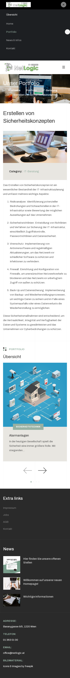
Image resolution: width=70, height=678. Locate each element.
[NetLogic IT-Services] (23, 67)
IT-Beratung (31, 171)
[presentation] (27, 470)
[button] (63, 67)
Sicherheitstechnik (28, 427)
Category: (15, 171)
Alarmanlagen (19, 435)
